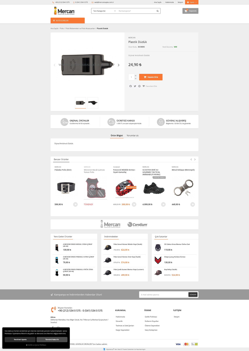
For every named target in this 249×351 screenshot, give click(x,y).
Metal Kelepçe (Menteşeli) (183, 170)
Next (119, 64)
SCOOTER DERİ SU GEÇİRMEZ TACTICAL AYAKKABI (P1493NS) (151, 172)
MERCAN (131, 37)
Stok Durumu (167, 47)
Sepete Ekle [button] (153, 77)
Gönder (193, 295)
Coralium (116, 167)
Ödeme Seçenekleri (152, 325)
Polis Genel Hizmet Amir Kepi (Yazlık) (127, 257)
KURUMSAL (120, 310)
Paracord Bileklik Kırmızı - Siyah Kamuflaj (124, 171)
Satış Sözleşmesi (151, 330)
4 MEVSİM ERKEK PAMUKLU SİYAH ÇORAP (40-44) (78, 258)
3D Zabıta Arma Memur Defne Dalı (177, 244)
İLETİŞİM (177, 310)
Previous (54, 64)
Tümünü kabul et (52, 339)
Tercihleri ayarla (20, 339)
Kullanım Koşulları (152, 321)
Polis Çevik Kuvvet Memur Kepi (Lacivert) (129, 269)
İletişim (180, 2)
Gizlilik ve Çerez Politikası (37, 345)
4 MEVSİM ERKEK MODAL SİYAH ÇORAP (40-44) (77, 245)
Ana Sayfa (157, 2)
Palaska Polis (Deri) (63, 170)
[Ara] (158, 11)
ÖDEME (147, 310)
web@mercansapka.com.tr (104, 2)
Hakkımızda (169, 2)
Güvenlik (119, 321)
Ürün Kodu (132, 47)
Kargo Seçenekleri (122, 330)
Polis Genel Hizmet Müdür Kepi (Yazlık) (128, 244)
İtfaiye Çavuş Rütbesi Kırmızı (174, 257)
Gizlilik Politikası (151, 317)
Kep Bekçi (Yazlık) (170, 269)
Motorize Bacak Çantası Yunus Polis (94, 171)
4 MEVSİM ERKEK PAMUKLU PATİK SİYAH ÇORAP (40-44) (78, 270)
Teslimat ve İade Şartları (125, 325)
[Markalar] (111, 224)
